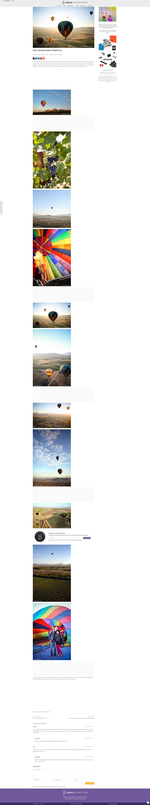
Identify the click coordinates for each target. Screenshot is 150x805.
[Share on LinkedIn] (39, 58)
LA (112, 27)
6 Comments (59, 54)
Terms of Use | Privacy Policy (112, 803)
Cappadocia (42, 679)
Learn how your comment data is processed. (57, 786)
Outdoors (51, 54)
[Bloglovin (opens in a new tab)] (12, 0)
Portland (103, 27)
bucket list (84, 66)
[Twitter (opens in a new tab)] (10, 0)
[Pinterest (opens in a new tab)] (4, 0)
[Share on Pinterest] (41, 58)
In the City (39, 54)
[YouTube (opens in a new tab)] (6, 0)
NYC (115, 26)
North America (45, 54)
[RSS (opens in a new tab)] (13, 0)
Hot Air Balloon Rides (45, 711)
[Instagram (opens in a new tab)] (3, 0)
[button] (35, 8)
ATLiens (113, 24)
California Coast (38, 711)
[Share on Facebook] (36, 58)
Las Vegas (104, 26)
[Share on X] (34, 58)
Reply (93, 726)
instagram (50, 677)
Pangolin (80, 803)
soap (34, 746)
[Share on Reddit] (44, 58)
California (35, 54)
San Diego (108, 27)
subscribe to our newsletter (104, 31)
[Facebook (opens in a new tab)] (8, 0)
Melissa (35, 726)
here (108, 30)
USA (54, 54)
